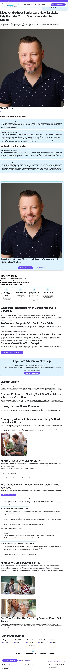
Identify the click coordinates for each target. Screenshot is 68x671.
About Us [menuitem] (37, 4)
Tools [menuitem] (32, 4)
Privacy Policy (57, 661)
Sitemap (50, 661)
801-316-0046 (4, 112)
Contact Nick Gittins (25, 268)
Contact (51, 653)
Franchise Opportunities (25, 660)
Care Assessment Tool (30, 653)
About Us (43, 653)
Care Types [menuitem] (26, 4)
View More (31, 645)
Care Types (17, 653)
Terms (63, 661)
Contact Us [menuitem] (43, 4)
